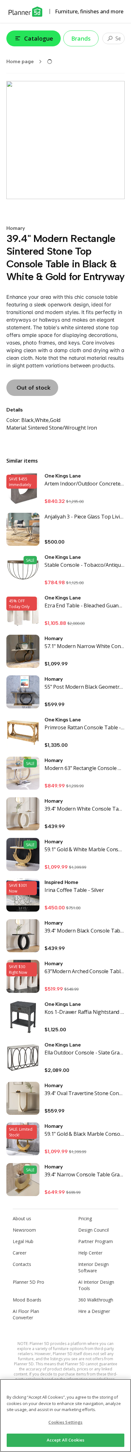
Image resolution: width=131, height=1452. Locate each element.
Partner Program (95, 1241)
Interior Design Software (93, 1267)
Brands (81, 38)
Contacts (22, 1264)
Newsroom (24, 1230)
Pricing (85, 1218)
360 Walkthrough (95, 1300)
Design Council (93, 1230)
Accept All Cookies (65, 1440)
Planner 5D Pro (28, 1282)
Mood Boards (27, 1300)
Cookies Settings (65, 1422)
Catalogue (38, 38)
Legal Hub (23, 1241)
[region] (65, 1415)
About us (22, 1218)
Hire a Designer (94, 1311)
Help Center (90, 1253)
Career (19, 1253)
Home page (20, 61)
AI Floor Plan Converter (26, 1314)
